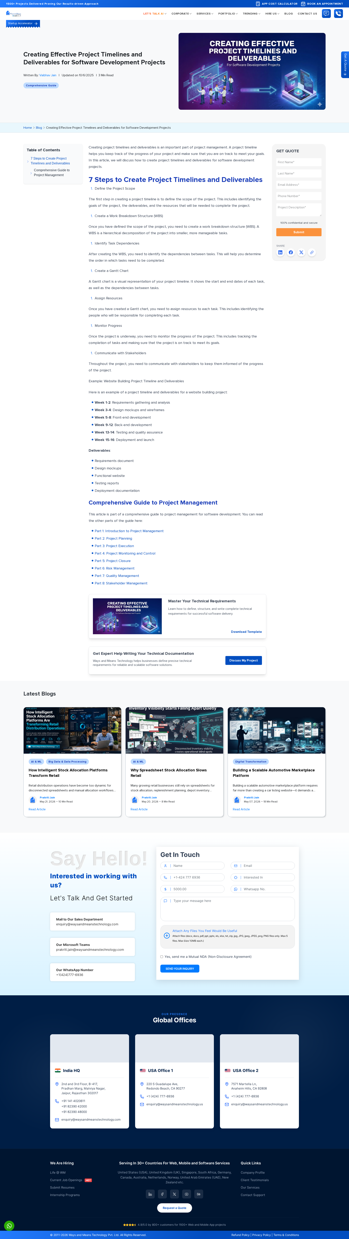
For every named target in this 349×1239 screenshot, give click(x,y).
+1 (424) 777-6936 (160, 1096)
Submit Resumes (62, 1187)
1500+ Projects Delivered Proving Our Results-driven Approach (52, 3)
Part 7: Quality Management (117, 576)
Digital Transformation (250, 761)
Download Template (246, 632)
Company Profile (253, 1172)
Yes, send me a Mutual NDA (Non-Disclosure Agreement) (208, 957)
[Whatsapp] (9, 1226)
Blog (288, 13)
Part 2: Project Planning (113, 538)
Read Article (37, 809)
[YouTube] (186, 1194)
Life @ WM (58, 1172)
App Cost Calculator (279, 3)
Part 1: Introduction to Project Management (129, 531)
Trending (250, 13)
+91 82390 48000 (74, 1112)
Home (27, 128)
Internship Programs (65, 1195)
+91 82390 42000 (74, 1106)
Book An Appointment (325, 3)
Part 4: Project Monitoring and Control (125, 553)
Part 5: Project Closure (113, 561)
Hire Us (271, 13)
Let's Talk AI (153, 13)
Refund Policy (240, 1235)
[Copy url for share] (312, 252)
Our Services (250, 1187)
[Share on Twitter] (301, 252)
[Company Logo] (14, 13)
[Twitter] (174, 1194)
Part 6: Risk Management (115, 568)
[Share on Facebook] (291, 252)
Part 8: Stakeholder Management (121, 583)
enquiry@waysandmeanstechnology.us (174, 1104)
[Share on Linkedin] (280, 252)
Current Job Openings (70, 1180)
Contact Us (307, 13)
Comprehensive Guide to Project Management (52, 172)
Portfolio (226, 13)
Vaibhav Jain (47, 75)
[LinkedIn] (150, 1194)
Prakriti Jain (47, 797)
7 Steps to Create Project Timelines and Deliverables (50, 161)
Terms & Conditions (286, 1235)
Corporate (180, 13)
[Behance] (198, 1194)
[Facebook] (162, 1194)
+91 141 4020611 (73, 1101)
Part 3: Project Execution (114, 546)
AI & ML (36, 761)
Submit (298, 232)
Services (204, 13)
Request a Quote (174, 1208)
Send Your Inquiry (180, 968)
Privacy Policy (261, 1235)
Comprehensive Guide (41, 85)
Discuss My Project (243, 660)
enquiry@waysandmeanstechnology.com (91, 1119)
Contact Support (253, 1195)
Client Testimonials (255, 1180)
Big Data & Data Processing (67, 761)
